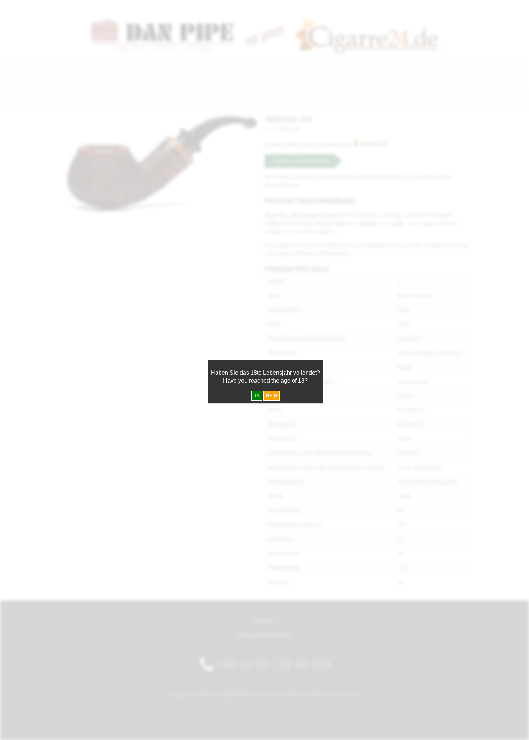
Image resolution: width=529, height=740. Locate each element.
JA (256, 395)
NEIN (271, 395)
